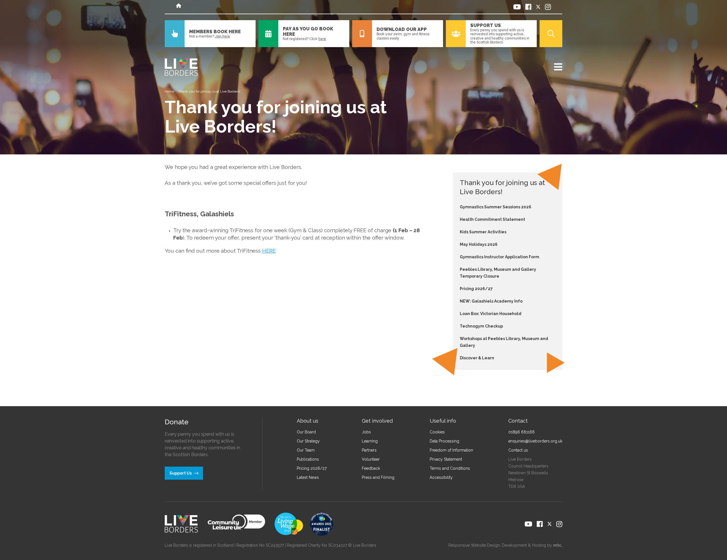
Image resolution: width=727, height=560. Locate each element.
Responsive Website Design (474, 545)
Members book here (215, 31)
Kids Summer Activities (483, 232)
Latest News (308, 477)
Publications (308, 459)
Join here (222, 36)
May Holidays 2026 (479, 244)
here (322, 39)
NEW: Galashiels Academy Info (491, 301)
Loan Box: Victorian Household (490, 313)
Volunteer (371, 459)
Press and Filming (378, 477)
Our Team (306, 450)
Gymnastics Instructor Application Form (499, 257)
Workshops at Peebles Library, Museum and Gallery (504, 342)
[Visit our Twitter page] (538, 6)
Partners (369, 450)
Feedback (371, 468)
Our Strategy (308, 441)
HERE (269, 251)
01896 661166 (521, 432)
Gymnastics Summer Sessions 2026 (495, 207)
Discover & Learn (477, 358)
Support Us (485, 25)
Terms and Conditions (450, 468)
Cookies (437, 432)
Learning (370, 441)
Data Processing (444, 441)
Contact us (518, 450)
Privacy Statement (446, 459)
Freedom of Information (451, 450)
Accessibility (441, 477)
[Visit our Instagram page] (548, 6)
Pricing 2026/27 (476, 288)
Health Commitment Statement (492, 219)
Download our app (402, 29)
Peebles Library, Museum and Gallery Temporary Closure (498, 272)
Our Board (306, 432)
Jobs (366, 432)
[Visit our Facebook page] (528, 6)
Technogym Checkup (481, 326)
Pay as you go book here (308, 31)
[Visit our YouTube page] (517, 6)
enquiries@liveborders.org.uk (535, 441)
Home (169, 91)
